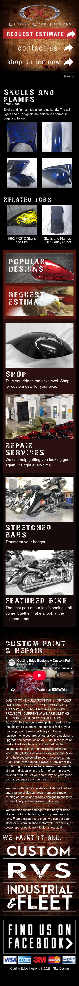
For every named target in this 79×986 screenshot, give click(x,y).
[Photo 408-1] (22, 137)
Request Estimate (28, 298)
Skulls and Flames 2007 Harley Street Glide (57, 241)
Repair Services (25, 449)
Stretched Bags (29, 531)
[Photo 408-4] (57, 173)
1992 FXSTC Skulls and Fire (21, 240)
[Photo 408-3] (22, 173)
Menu (69, 76)
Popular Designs (27, 265)
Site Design (61, 968)
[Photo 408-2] (57, 137)
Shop (16, 374)
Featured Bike (37, 601)
